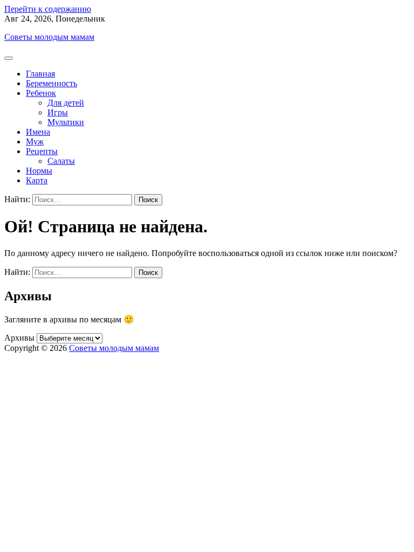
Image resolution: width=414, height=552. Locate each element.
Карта (36, 180)
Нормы (39, 170)
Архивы (19, 337)
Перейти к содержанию (47, 8)
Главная (40, 73)
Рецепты (42, 151)
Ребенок (41, 93)
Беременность (51, 83)
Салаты (61, 160)
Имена (38, 131)
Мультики (65, 122)
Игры (57, 112)
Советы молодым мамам (49, 37)
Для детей (65, 102)
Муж (35, 141)
